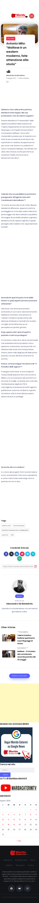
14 (25, 819)
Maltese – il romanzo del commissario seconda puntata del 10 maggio (26, 655)
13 (19, 819)
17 (3, 824)
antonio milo (6, 526)
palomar (5, 535)
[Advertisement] (19, 702)
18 (8, 824)
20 (20, 824)
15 (31, 819)
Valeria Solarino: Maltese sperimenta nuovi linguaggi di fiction (26, 639)
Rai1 (12, 535)
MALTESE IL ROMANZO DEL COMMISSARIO (15, 530)
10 (3, 819)
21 (25, 824)
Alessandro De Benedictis (15, 75)
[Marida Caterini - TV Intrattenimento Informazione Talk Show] (19, 15)
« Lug (19, 840)
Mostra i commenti (19, 676)
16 (36, 819)
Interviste (10, 38)
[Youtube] (19, 888)
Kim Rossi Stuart (19, 526)
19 (14, 824)
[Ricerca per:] (17, 770)
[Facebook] (11, 888)
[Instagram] (27, 888)
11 (8, 819)
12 (14, 819)
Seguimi (19, 596)
